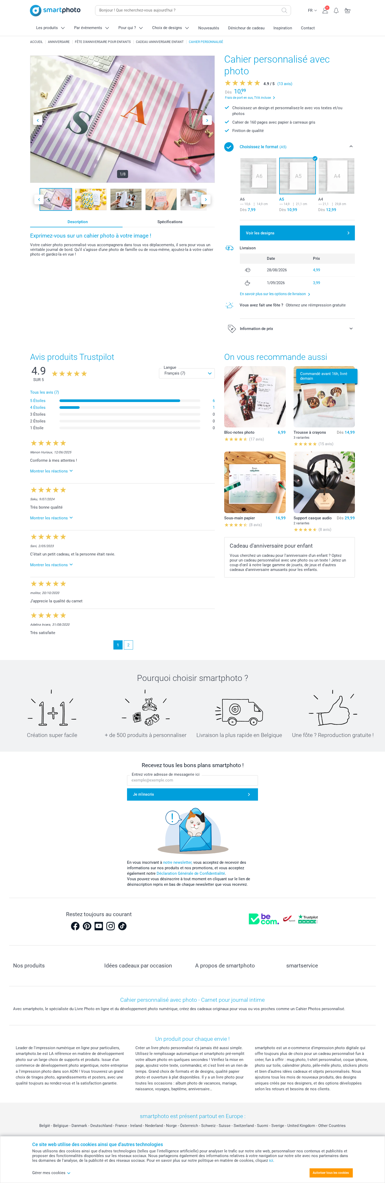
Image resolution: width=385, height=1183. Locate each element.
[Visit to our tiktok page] (122, 926)
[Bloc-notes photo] (254, 396)
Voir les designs (260, 233)
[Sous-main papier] (254, 482)
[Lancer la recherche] (284, 10)
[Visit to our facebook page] (75, 926)
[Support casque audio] (324, 482)
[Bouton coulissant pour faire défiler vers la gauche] (37, 120)
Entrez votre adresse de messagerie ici (166, 774)
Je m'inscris (143, 794)
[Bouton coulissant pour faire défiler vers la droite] (207, 120)
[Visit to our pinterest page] (86, 926)
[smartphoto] (55, 10)
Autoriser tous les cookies (331, 1173)
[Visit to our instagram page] (110, 926)
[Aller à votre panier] (347, 9)
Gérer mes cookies (48, 1172)
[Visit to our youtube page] (98, 926)
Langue (170, 367)
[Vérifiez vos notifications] (336, 9)
